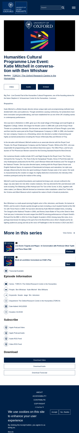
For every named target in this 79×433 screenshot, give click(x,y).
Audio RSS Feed (15, 339)
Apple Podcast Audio (17, 333)
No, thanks (64, 412)
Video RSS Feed (15, 344)
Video (11, 87)
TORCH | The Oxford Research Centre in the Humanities (36, 284)
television (36, 295)
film (30, 295)
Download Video (39, 360)
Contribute (40, 400)
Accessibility (39, 396)
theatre (20, 295)
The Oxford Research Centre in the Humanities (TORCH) (39, 301)
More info (10, 431)
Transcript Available (16, 271)
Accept (54, 412)
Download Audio (39, 366)
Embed (46, 87)
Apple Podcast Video (17, 327)
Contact (39, 407)
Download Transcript (39, 373)
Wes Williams (43, 290)
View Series (67, 233)
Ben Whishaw (21, 290)
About (39, 392)
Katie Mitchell (32, 290)
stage (26, 295)
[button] (39, 36)
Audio (28, 87)
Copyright (39, 404)
